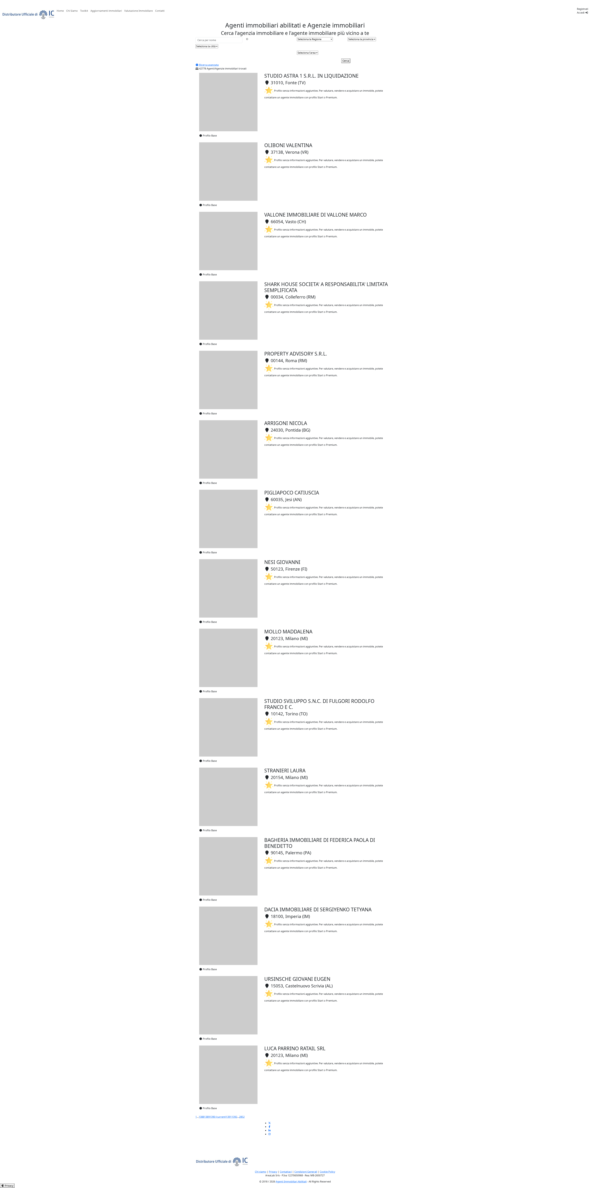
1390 (218, 1117)
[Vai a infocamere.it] (28, 14)
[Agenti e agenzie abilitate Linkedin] (269, 1130)
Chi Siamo (72, 10)
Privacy (273, 1171)
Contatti (160, 10)
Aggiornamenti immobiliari (106, 10)
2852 (242, 1117)
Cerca (345, 60)
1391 (229, 1117)
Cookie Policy (327, 1171)
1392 (234, 1117)
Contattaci (286, 1171)
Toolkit (84, 10)
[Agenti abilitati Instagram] (269, 1134)
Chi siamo (260, 1171)
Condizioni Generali (305, 1171)
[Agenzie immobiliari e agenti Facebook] (269, 1126)
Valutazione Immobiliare (138, 10)
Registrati (582, 9)
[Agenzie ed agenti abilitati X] (269, 1123)
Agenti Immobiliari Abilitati (291, 1181)
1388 (201, 1117)
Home (60, 10)
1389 (207, 1117)
